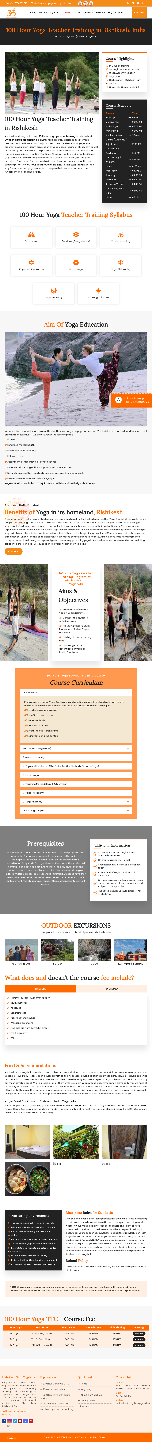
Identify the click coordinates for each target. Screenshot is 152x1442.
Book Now (13, 551)
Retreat (78, 12)
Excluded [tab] (112, 988)
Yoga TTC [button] (54, 12)
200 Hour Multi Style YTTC (55, 1389)
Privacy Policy (87, 1400)
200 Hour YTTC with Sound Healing (55, 1396)
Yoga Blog (85, 1389)
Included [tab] (40, 988)
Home (33, 12)
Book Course (139, 12)
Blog (110, 12)
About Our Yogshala (91, 1394)
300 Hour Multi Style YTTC (55, 1383)
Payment (85, 1406)
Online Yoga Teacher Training (57, 1409)
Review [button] (100, 12)
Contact (119, 12)
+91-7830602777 (18, 3)
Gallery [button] (88, 12)
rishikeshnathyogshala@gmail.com (52, 3)
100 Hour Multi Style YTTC (55, 1403)
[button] (67, 12)
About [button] (42, 12)
